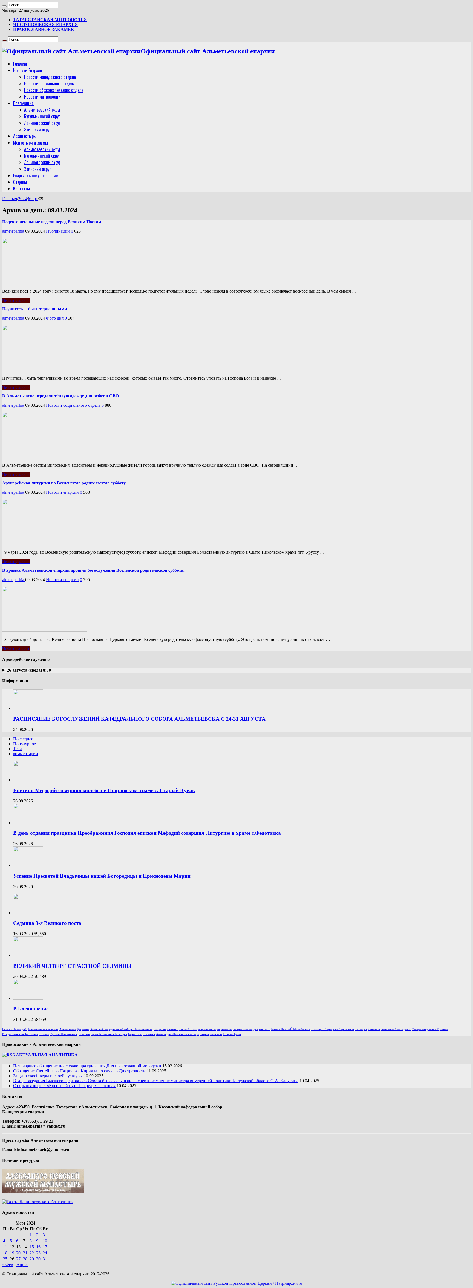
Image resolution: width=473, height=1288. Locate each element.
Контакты (21, 188)
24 (45, 1253)
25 (5, 1259)
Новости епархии (62, 492)
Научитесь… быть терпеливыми (34, 309)
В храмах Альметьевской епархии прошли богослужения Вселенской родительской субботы (93, 570)
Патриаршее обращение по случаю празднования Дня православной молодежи (87, 1066)
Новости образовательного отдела (53, 90)
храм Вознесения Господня (109, 1034)
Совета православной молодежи (389, 1029)
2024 (22, 198)
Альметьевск (67, 1029)
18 (5, 1253)
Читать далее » (16, 300)
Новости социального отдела (49, 83)
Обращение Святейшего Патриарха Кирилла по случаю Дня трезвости (79, 1070)
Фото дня (55, 318)
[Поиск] (4, 6)
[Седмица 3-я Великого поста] (28, 912)
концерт (264, 1029)
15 (32, 1246)
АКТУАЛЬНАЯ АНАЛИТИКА (47, 1055)
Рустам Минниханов (63, 1034)
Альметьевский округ (42, 109)
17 (45, 1246)
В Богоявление (30, 1009)
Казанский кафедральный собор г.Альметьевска (121, 1029)
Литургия (160, 1029)
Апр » (22, 1264)
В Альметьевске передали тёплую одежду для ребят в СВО (60, 396)
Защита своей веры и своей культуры (48, 1075)
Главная (20, 63)
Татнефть (361, 1029)
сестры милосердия (245, 1029)
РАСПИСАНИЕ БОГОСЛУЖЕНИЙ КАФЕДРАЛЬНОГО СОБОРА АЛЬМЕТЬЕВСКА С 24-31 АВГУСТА (139, 719)
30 (38, 1259)
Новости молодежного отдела (50, 77)
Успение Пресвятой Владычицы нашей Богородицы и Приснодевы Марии (102, 876)
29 (32, 1259)
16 (38, 1246)
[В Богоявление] (28, 998)
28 (25, 1259)
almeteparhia (13, 231)
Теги (17, 748)
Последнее (23, 739)
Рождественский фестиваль (20, 1034)
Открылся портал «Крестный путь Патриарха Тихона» (64, 1085)
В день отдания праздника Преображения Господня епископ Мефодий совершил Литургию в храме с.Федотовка (147, 833)
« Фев (7, 1264)
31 (45, 1259)
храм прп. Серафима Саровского (332, 1029)
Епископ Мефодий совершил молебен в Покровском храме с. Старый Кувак (104, 790)
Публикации (58, 231)
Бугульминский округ (42, 116)
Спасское (84, 1034)
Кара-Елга (135, 1034)
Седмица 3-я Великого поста (47, 923)
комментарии (25, 753)
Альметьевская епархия (43, 1029)
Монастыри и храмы (30, 142)
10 (45, 1240)
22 (32, 1253)
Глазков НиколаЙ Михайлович (290, 1029)
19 (12, 1253)
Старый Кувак (232, 1034)
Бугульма (83, 1029)
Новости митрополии (42, 96)
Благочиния (23, 103)
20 (18, 1253)
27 (18, 1259)
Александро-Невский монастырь (177, 1034)
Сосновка (149, 1034)
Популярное (24, 743)
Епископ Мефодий (14, 1029)
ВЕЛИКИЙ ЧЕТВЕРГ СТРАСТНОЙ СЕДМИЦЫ (72, 966)
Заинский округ (37, 129)
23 (38, 1253)
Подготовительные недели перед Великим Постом (51, 222)
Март (33, 198)
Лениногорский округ (42, 123)
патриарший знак (211, 1034)
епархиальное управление (215, 1029)
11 (5, 1246)
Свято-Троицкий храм (182, 1029)
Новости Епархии (27, 70)
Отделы (20, 182)
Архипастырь (24, 136)
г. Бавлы (44, 1034)
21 (25, 1253)
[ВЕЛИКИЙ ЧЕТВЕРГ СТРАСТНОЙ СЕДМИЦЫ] (28, 955)
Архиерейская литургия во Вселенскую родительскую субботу (64, 483)
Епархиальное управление (35, 175)
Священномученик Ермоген (430, 1029)
